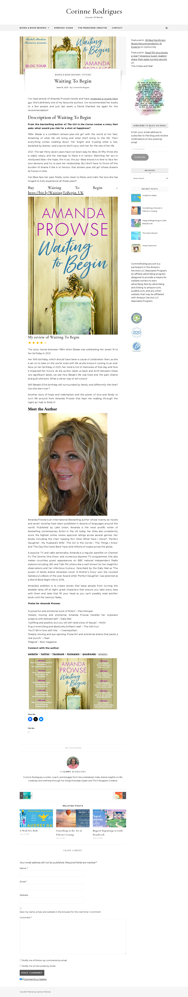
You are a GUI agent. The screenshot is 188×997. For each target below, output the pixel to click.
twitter (45, 654)
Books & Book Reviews (33, 28)
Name (24, 868)
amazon (102, 654)
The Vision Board (149, 233)
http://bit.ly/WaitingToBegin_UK (56, 192)
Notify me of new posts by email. (39, 966)
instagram (73, 654)
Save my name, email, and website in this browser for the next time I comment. (60, 912)
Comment (26, 917)
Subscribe (139, 157)
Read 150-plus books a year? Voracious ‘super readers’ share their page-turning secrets (149, 56)
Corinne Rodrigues (94, 11)
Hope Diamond (149, 245)
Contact (117, 28)
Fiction (86, 75)
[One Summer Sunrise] (120, 795)
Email (23, 881)
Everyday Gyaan (63, 28)
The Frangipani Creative (92, 28)
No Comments (73, 748)
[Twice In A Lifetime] (26, 795)
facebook (58, 654)
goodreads (89, 654)
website (33, 654)
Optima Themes (43, 992)
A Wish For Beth (29, 830)
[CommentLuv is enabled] (34, 979)
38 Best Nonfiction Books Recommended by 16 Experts (148, 43)
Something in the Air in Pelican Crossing (152, 209)
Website (24, 895)
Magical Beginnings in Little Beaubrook (154, 222)
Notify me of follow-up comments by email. (44, 960)
